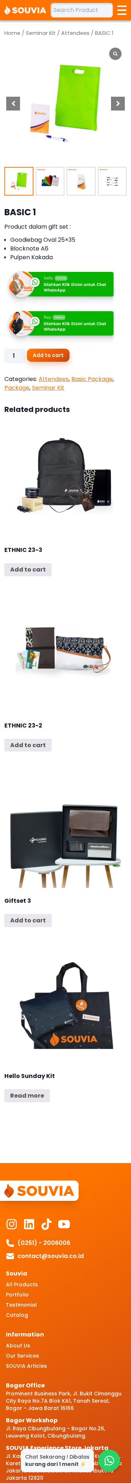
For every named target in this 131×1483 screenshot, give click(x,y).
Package (16, 388)
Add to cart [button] (28, 569)
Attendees (75, 33)
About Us (18, 1345)
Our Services (22, 1355)
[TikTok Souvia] (46, 1224)
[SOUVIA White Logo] (27, 10)
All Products (22, 1284)
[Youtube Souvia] (64, 1224)
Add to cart (48, 355)
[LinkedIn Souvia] (29, 1224)
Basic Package (92, 379)
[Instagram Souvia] (11, 1224)
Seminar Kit (41, 33)
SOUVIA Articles (26, 1366)
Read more (27, 1095)
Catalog (17, 1315)
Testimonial (21, 1304)
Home (12, 33)
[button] (118, 104)
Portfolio (17, 1294)
